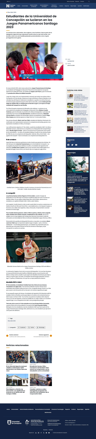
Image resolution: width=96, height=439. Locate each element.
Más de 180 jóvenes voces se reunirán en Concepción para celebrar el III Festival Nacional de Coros (81, 129)
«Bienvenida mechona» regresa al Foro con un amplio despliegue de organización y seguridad (81, 112)
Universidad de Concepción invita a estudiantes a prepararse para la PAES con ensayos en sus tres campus (81, 97)
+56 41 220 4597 (72, 420)
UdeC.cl (8, 1)
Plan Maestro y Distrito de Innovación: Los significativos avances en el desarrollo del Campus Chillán (15, 391)
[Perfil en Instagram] (38, 433)
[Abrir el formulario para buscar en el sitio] (89, 1)
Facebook (22, 327)
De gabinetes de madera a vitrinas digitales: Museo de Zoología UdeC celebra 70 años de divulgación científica (81, 192)
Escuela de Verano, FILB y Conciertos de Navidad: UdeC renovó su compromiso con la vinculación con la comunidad (39, 369)
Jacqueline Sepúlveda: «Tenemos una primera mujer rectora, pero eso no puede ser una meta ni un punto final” (81, 121)
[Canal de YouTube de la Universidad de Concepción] (49, 433)
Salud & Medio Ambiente (33, 5)
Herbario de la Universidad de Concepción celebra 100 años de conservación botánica (80, 210)
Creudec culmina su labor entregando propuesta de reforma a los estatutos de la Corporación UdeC (39, 391)
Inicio (18, 6)
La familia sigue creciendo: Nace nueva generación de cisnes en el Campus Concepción (80, 105)
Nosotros (77, 1)
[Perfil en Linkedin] (36, 433)
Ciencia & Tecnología (54, 5)
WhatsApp (41, 327)
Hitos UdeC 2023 (11, 12)
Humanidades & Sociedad (44, 5)
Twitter (32, 327)
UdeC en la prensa (70, 1)
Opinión (80, 6)
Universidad (25, 6)
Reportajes (73, 6)
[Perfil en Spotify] (46, 433)
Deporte (67, 6)
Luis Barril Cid (70, 61)
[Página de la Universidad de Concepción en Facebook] (41, 433)
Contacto (82, 1)
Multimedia (86, 6)
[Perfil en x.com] (44, 433)
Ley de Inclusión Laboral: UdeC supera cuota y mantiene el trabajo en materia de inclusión (80, 200)
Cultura (61, 6)
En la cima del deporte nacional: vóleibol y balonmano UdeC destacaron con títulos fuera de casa (16, 369)
